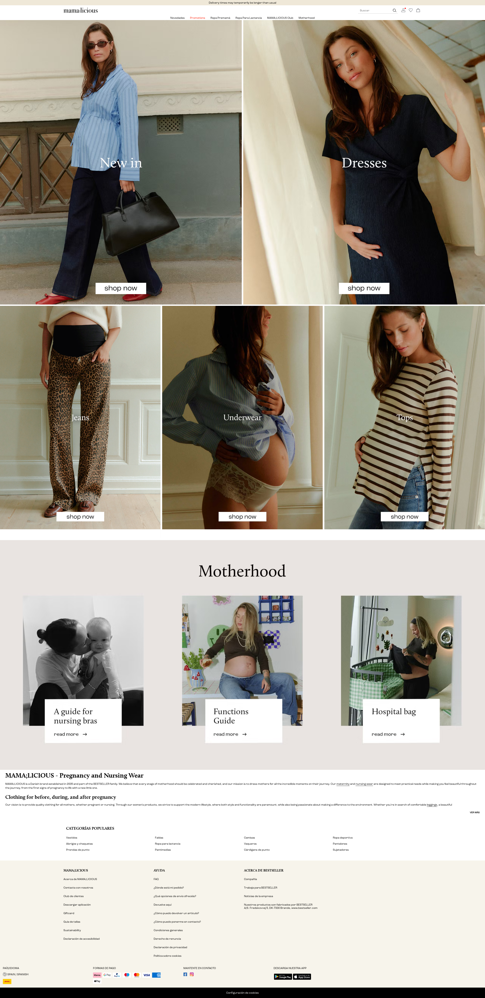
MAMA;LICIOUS (75, 870)
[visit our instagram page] (192, 975)
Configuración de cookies (242, 992)
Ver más (475, 812)
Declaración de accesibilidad (81, 938)
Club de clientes (73, 896)
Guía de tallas (71, 921)
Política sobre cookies (167, 955)
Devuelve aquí (162, 904)
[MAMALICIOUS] (80, 12)
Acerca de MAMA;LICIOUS (80, 879)
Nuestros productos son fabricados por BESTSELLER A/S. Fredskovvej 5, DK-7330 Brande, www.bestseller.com (281, 906)
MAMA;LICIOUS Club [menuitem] (280, 18)
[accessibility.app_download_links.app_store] (302, 980)
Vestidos (71, 837)
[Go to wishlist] (411, 11)
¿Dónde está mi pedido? (169, 887)
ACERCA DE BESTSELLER (263, 870)
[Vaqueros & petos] (80, 422)
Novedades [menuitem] (177, 18)
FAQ (156, 879)
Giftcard (68, 913)
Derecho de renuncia (167, 938)
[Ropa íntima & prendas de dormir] (242, 422)
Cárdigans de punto (257, 849)
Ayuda (159, 870)
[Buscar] (394, 10)
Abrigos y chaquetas (79, 843)
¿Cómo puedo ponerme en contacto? (177, 921)
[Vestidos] (364, 162)
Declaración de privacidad (170, 947)
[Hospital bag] (404, 655)
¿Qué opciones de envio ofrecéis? (175, 896)
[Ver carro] (418, 10)
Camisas (249, 837)
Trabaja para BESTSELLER (260, 887)
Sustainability (72, 930)
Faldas (159, 837)
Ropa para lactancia (167, 843)
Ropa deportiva (343, 837)
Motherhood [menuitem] (307, 18)
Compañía (250, 879)
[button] (46, 974)
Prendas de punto (77, 849)
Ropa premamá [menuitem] (220, 18)
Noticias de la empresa (258, 896)
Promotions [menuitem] (197, 18)
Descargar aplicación (77, 904)
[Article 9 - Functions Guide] (242, 655)
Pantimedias (163, 849)
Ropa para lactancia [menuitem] (248, 18)
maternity (343, 784)
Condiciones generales (168, 930)
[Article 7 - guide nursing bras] (81, 655)
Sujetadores (341, 849)
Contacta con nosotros (78, 887)
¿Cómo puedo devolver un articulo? (176, 913)
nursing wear (364, 784)
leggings (432, 804)
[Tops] (404, 422)
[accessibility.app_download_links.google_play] (283, 980)
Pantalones (340, 843)
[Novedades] (121, 162)
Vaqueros (250, 843)
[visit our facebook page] (185, 975)
